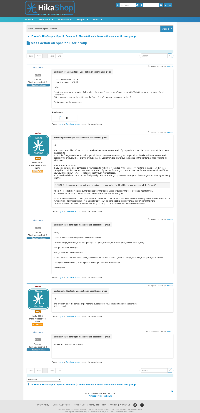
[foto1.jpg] (61, 118)
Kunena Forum (105, 395)
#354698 (170, 285)
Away (38, 158)
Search (53, 28)
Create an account (74, 124)
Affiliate (113, 404)
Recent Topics (41, 28)
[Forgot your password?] (161, 5)
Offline (37, 75)
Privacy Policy (42, 404)
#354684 (170, 132)
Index (30, 28)
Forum (35, 36)
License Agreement (61, 404)
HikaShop (47, 36)
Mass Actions (86, 36)
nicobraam (38, 67)
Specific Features (65, 36)
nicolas (38, 133)
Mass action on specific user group (116, 36)
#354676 (170, 66)
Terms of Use (79, 404)
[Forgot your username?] (138, 5)
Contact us (125, 404)
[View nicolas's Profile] (38, 145)
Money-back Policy (97, 404)
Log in (60, 124)
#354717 (170, 331)
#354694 (170, 219)
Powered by (93, 395)
